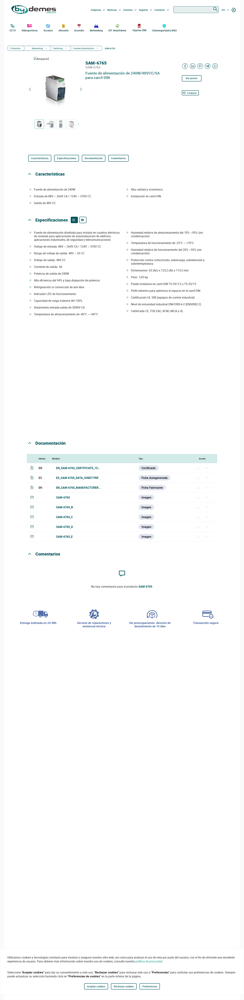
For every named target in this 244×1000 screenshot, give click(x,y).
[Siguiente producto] (81, 89)
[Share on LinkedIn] (192, 66)
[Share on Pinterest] (200, 66)
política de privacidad (149, 961)
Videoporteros (30, 30)
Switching (58, 48)
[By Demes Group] (34, 10)
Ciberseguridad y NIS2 (164, 30)
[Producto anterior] (30, 89)
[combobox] (196, 9)
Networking (96, 30)
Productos (15, 48)
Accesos (48, 30)
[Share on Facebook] (185, 66)
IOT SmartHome (117, 30)
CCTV (12, 30)
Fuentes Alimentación (83, 48)
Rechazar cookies (124, 986)
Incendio (79, 30)
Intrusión (64, 30)
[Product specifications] (82, 220)
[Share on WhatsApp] (215, 66)
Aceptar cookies (96, 986)
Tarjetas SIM (139, 30)
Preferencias (149, 986)
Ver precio (191, 78)
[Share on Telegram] (207, 66)
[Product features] (74, 220)
